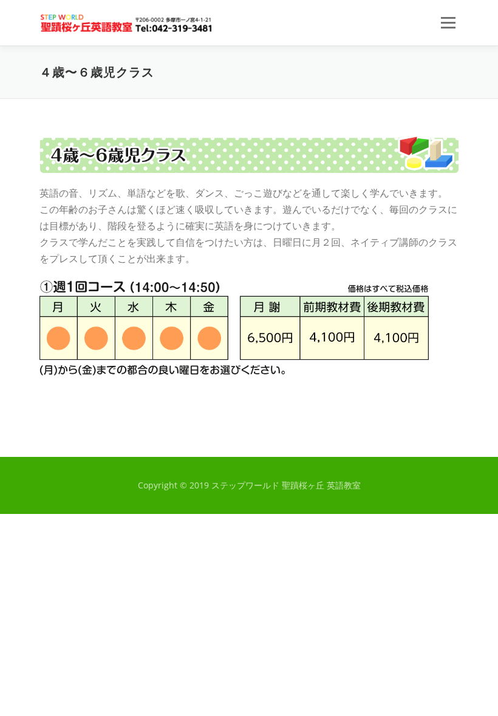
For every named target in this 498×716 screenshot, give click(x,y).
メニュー (448, 22)
